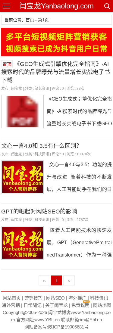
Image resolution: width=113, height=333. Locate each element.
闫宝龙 (16, 88)
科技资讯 (42, 154)
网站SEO (55, 297)
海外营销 (11, 305)
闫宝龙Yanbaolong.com (56, 6)
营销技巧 (33, 297)
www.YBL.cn (47, 319)
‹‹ (44, 280)
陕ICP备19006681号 (68, 326)
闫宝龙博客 (59, 312)
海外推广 (77, 297)
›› (69, 280)
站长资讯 (42, 88)
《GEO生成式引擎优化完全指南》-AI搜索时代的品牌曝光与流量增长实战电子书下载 (55, 72)
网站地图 (102, 305)
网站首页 (12, 297)
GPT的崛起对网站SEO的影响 (39, 211)
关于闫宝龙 (56, 305)
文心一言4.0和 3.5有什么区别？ (41, 146)
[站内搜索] (106, 6)
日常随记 (33, 305)
